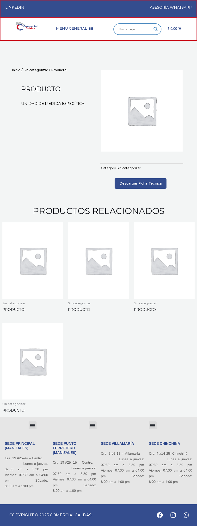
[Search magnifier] (155, 29)
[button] (33, 425)
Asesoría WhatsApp (171, 7)
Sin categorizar (36, 70)
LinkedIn (14, 7)
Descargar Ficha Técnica (140, 183)
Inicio (16, 70)
